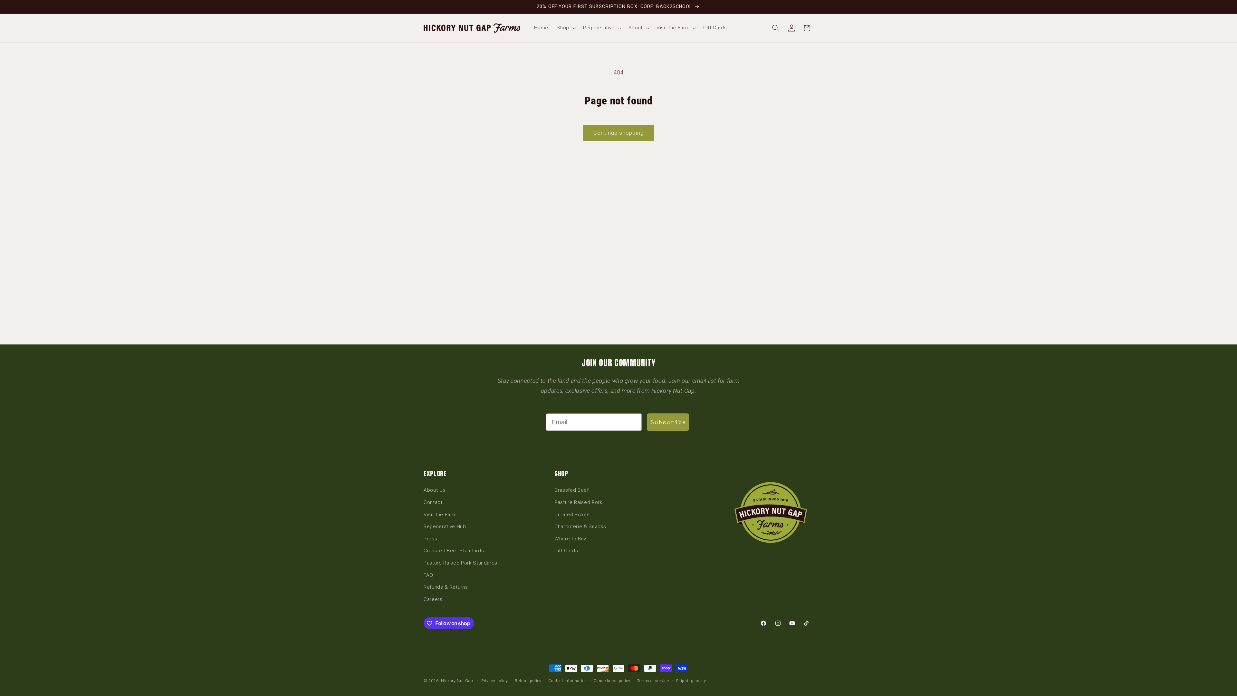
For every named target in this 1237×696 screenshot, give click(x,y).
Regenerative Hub (445, 526)
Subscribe (668, 422)
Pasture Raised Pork (578, 502)
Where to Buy (570, 539)
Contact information (567, 681)
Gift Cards (566, 551)
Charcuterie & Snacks (580, 526)
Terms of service (653, 681)
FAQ (428, 575)
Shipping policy (691, 681)
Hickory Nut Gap (457, 681)
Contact (433, 502)
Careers (433, 599)
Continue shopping (618, 133)
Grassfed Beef (571, 490)
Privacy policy (494, 681)
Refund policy (528, 681)
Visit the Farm (440, 514)
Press (430, 539)
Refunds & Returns (446, 587)
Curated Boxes (572, 514)
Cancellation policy (612, 681)
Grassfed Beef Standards (454, 551)
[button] (565, 28)
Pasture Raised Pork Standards (460, 563)
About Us (435, 490)
